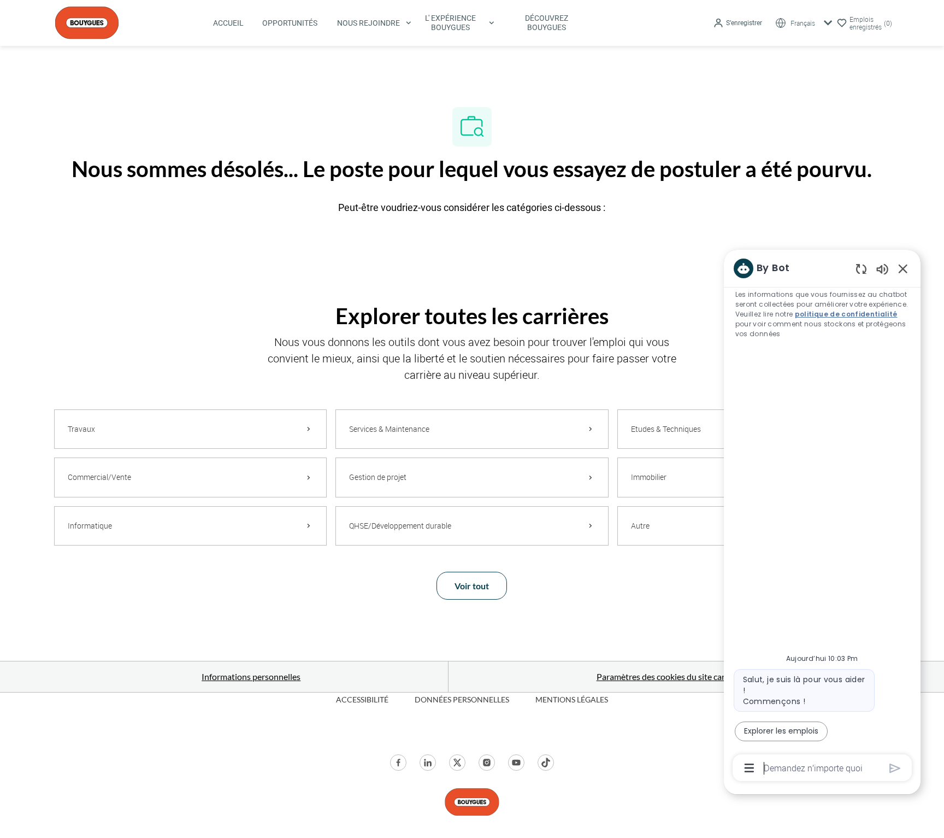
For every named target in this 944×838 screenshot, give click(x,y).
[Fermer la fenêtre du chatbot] (903, 268)
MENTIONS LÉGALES (571, 699)
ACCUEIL (228, 23)
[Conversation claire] (861, 268)
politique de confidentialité (846, 314)
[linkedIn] (428, 762)
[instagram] (487, 762)
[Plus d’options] (749, 768)
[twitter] (457, 762)
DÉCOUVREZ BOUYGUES (546, 23)
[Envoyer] (895, 768)
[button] (737, 23)
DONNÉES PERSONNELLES (462, 699)
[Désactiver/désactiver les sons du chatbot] (882, 269)
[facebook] (398, 762)
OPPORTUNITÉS (289, 23)
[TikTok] (546, 762)
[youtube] (516, 762)
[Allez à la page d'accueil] (87, 21)
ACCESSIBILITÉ (362, 699)
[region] (822, 517)
